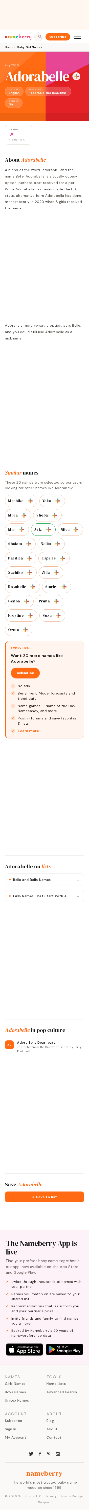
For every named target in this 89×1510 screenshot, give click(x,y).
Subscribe (58, 37)
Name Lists (56, 1383)
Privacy (51, 1496)
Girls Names (15, 1383)
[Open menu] (77, 36)
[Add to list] (76, 76)
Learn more (28, 731)
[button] (44, 1197)
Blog (50, 1420)
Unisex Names (17, 1400)
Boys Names (15, 1392)
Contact (54, 1437)
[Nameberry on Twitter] (31, 1453)
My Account (15, 1437)
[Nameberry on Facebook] (40, 1453)
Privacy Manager (72, 1496)
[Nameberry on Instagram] (57, 1453)
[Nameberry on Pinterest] (48, 1453)
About (52, 1429)
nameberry (44, 1473)
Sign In (10, 1429)
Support (44, 1502)
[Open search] (38, 36)
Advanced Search (61, 1392)
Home (9, 47)
